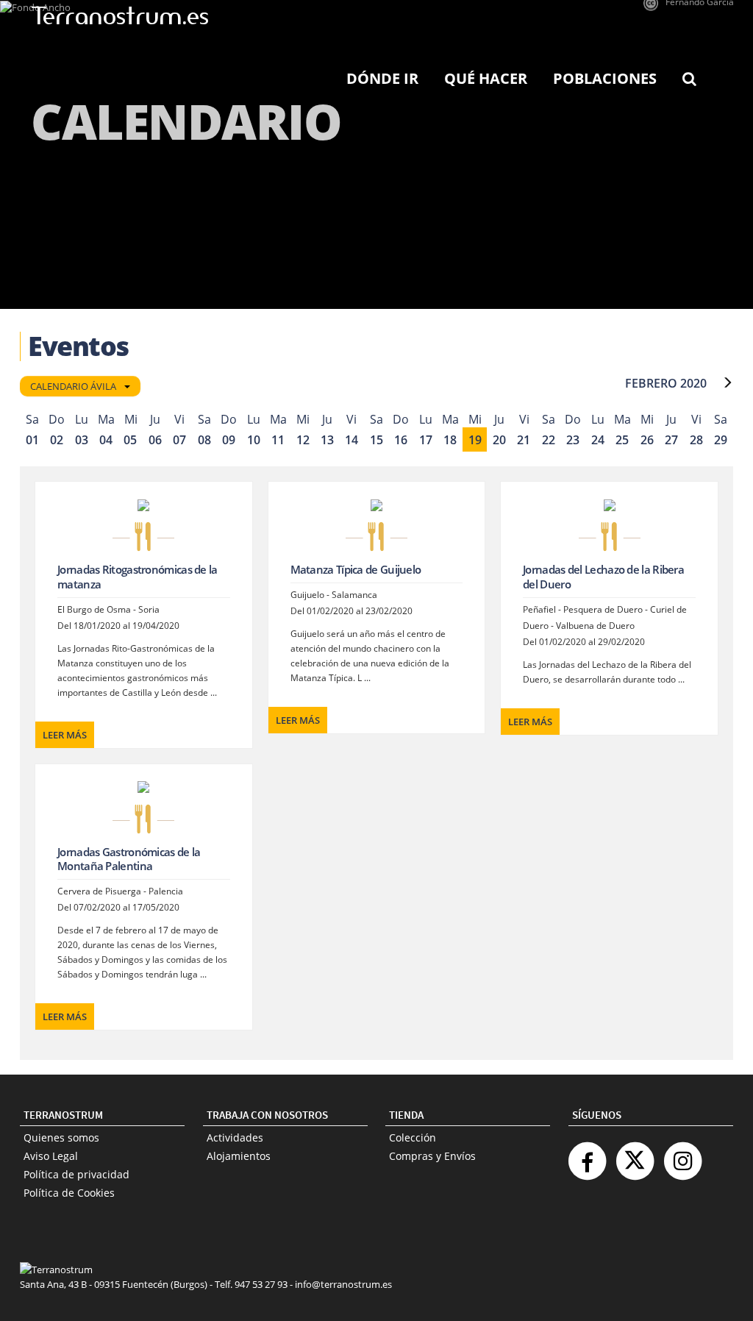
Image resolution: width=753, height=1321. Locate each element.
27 (671, 440)
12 (303, 440)
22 (548, 440)
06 (155, 440)
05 (130, 440)
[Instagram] (682, 1155)
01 (32, 440)
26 (647, 440)
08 (204, 440)
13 (327, 440)
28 (696, 440)
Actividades (235, 1137)
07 (179, 440)
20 (499, 440)
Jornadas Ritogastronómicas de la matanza (137, 576)
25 (622, 440)
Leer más (65, 734)
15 (376, 440)
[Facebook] (586, 1155)
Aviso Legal (51, 1156)
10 (253, 440)
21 (523, 440)
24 (597, 440)
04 (106, 440)
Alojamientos (239, 1156)
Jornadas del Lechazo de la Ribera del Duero (603, 576)
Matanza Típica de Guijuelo (355, 569)
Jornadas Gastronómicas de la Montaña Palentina (128, 859)
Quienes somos (61, 1137)
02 (56, 440)
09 (228, 440)
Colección (412, 1137)
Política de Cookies (69, 1193)
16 (400, 440)
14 (351, 440)
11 (278, 440)
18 (450, 440)
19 (475, 440)
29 (720, 440)
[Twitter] (634, 1155)
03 (81, 440)
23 (572, 440)
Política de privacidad (76, 1174)
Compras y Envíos (432, 1156)
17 (425, 440)
